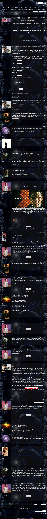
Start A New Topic (35, 11)
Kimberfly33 (4, 446)
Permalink (41, 17)
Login (44, 3)
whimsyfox (3, 45)
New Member (44, 4)
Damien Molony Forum (5, 17)
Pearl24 (3, 168)
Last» (32, 504)
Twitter (25, 40)
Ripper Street (12, 9)
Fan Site (22, 40)
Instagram (28, 40)
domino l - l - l (4, 181)
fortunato (3, 232)
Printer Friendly (43, 11)
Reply (40, 11)
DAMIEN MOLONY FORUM (5, 9)
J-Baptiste (3, 138)
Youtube (35, 40)
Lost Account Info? (43, 5)
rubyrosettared (4, 337)
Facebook (31, 40)
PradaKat (3, 262)
